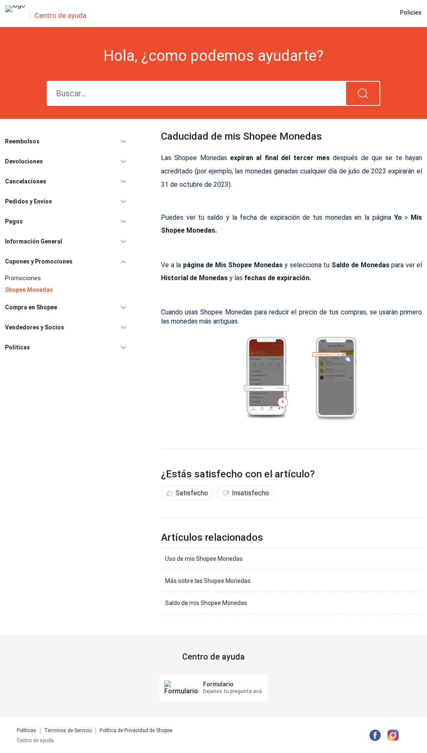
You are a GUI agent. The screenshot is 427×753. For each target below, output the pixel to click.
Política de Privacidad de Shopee (136, 730)
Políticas (26, 730)
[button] (65, 141)
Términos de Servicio (68, 730)
